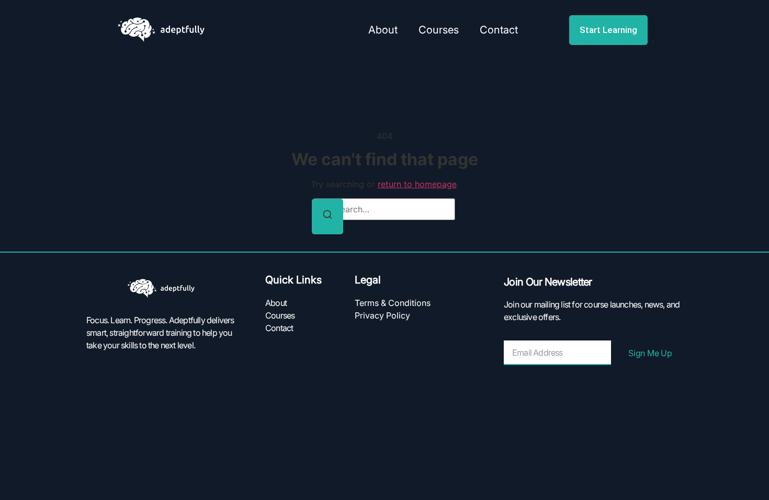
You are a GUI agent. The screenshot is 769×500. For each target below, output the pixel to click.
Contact (499, 30)
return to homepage (417, 184)
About (383, 30)
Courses (439, 30)
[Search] (327, 216)
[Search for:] (384, 209)
